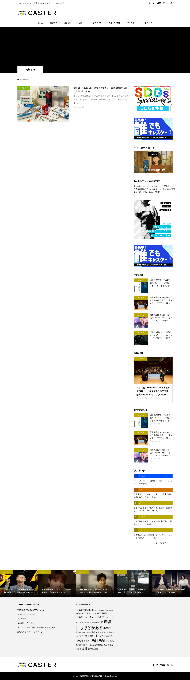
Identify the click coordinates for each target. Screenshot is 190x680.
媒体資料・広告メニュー (27, 623)
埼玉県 (106, 632)
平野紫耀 (106, 636)
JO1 (96, 610)
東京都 (78, 645)
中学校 (107, 628)
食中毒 (91, 649)
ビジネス (53, 23)
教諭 (102, 640)
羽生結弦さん (101, 645)
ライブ (88, 622)
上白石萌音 (95, 622)
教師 (95, 640)
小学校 (99, 635)
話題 (80, 23)
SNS (86, 613)
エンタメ (68, 23)
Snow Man (79, 613)
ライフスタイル (95, 23)
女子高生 (91, 636)
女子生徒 (83, 636)
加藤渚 (94, 632)
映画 (107, 641)
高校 (96, 649)
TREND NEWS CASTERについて (30, 610)
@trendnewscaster (141, 186)
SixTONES (109, 610)
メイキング (82, 622)
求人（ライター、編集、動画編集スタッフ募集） (37, 627)
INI (93, 610)
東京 (112, 641)
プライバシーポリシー (26, 614)
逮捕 (85, 648)
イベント (86, 617)
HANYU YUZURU (83, 610)
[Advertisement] (95, 47)
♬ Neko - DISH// (153, 192)
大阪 (110, 632)
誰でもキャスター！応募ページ (30, 632)
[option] (19, 583)
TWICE (90, 613)
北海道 (100, 632)
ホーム (40, 23)
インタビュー (96, 616)
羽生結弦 (92, 645)
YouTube (96, 613)
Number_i (102, 610)
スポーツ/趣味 (114, 23)
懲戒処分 (87, 641)
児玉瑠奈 (88, 632)
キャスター (131, 23)
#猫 (144, 192)
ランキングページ (163, 543)
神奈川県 (84, 645)
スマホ (107, 617)
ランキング (147, 23)
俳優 (83, 632)
